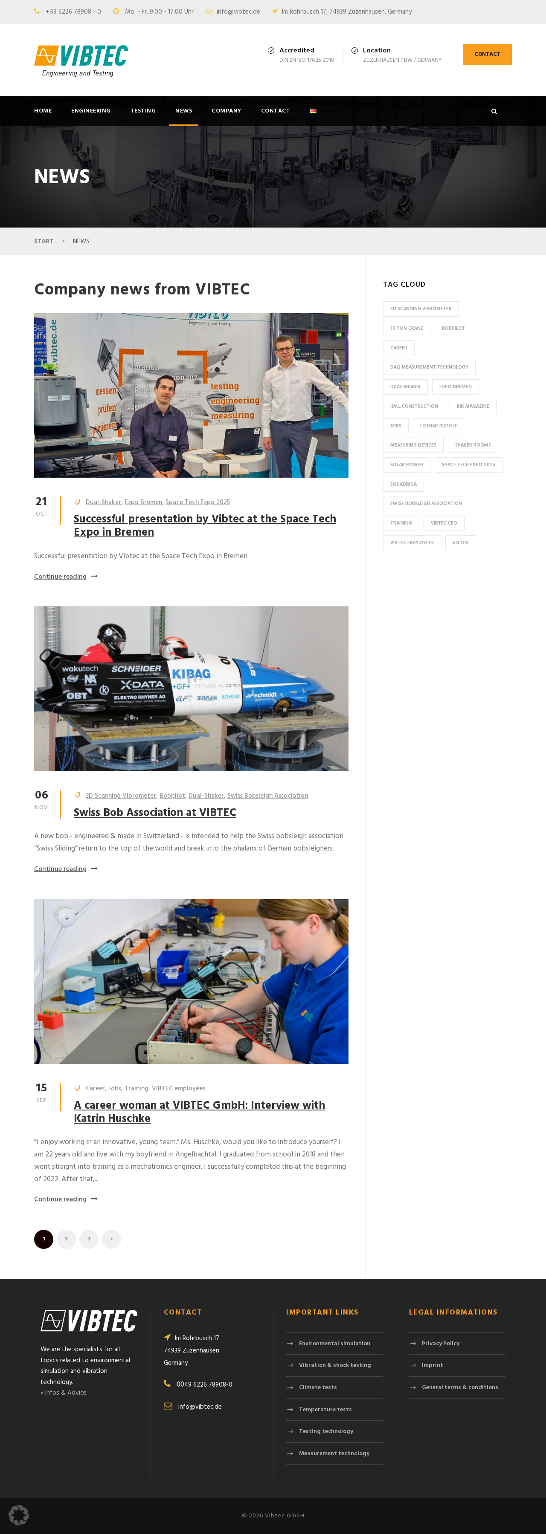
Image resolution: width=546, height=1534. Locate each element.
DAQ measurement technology (429, 367)
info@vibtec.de (238, 12)
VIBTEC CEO (444, 523)
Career (95, 1089)
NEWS (183, 111)
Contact (275, 111)
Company (226, 111)
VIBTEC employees (178, 1089)
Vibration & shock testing (335, 1365)
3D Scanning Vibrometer (121, 796)
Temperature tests (325, 1409)
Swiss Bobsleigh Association (267, 796)
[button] (19, 1515)
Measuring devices (413, 445)
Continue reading (60, 576)
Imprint (432, 1365)
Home (43, 111)
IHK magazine (473, 406)
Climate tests (318, 1388)
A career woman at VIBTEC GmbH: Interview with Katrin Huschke (199, 1112)
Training (136, 1089)
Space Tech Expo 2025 (198, 502)
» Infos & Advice (64, 1393)
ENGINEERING (91, 111)
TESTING (143, 111)
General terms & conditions (460, 1388)
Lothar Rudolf (438, 426)
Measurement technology (334, 1454)
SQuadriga (403, 484)
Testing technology (326, 1431)
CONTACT (487, 54)
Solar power (406, 465)
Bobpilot (172, 796)
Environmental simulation (334, 1344)
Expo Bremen (143, 502)
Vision (460, 543)
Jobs (114, 1089)
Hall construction (414, 406)
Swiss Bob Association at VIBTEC (155, 813)
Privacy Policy (440, 1344)
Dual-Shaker (103, 502)
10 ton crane (406, 328)
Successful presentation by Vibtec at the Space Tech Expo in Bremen (205, 526)
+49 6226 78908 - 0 (73, 12)
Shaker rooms (473, 445)
